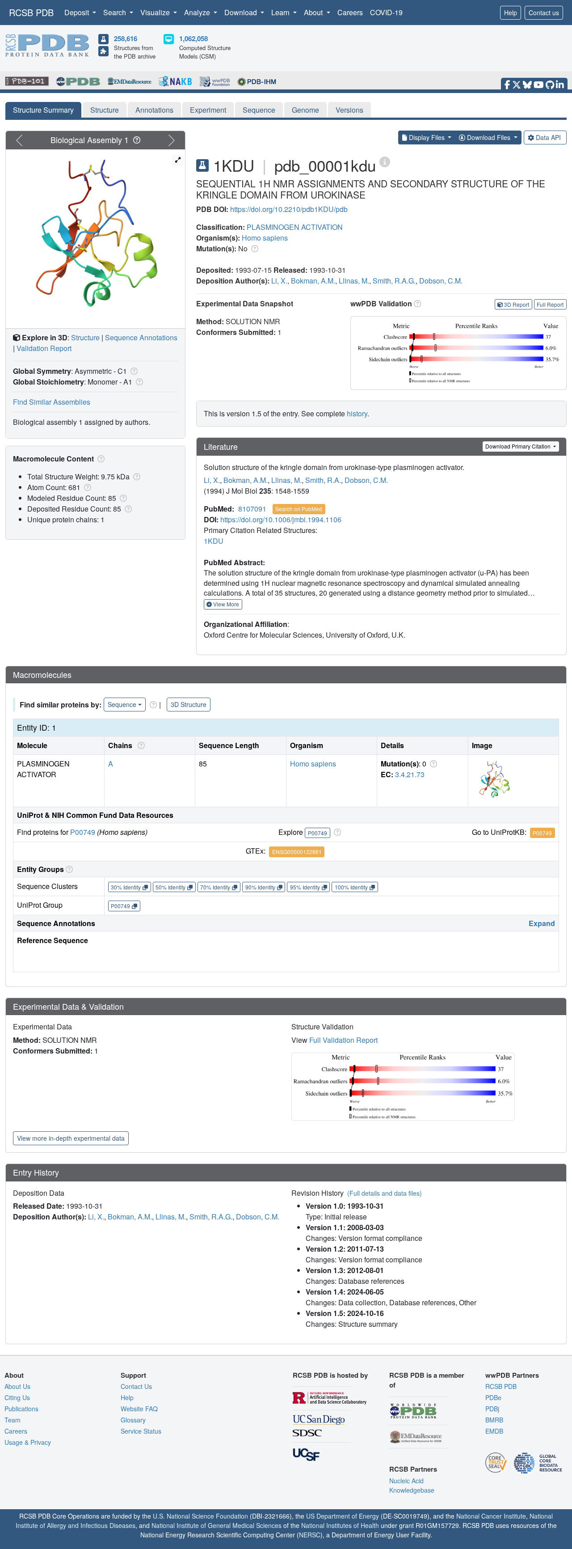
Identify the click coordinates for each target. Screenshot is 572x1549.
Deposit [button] (77, 12)
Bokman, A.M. (313, 280)
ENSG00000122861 (297, 851)
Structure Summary (43, 110)
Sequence (259, 110)
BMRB (494, 1419)
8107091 (252, 509)
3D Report (516, 304)
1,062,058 (193, 38)
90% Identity (260, 887)
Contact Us (136, 1386)
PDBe (493, 1397)
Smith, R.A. (323, 480)
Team (12, 1419)
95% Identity (305, 887)
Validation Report (44, 348)
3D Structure (188, 704)
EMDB (494, 1430)
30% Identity (126, 887)
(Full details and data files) (384, 1193)
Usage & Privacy (27, 1442)
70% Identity (215, 887)
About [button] (314, 12)
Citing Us (17, 1397)
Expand (542, 923)
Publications (21, 1408)
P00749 (82, 832)
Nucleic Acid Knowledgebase (411, 1485)
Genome (305, 110)
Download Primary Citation (518, 446)
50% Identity (170, 887)
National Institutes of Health (340, 1525)
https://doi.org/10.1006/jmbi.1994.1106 (280, 519)
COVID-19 (386, 12)
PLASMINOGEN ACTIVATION (295, 227)
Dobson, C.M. (441, 280)
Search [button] (115, 12)
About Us (17, 1386)
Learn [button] (281, 12)
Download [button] (241, 12)
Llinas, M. (354, 280)
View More (225, 604)
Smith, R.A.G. (394, 280)
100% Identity (351, 887)
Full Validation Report (343, 1040)
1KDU (213, 541)
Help (510, 12)
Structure (104, 110)
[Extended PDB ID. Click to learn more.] (384, 161)
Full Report (550, 304)
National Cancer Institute (491, 1515)
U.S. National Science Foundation (200, 1515)
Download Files (488, 137)
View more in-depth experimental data (71, 1138)
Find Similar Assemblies (51, 402)
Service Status (141, 1430)
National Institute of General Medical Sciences (216, 1525)
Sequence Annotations (141, 337)
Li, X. (279, 280)
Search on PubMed (298, 508)
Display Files (426, 137)
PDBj (492, 1408)
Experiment (208, 110)
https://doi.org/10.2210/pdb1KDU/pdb (289, 209)
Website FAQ (139, 1408)
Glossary (133, 1419)
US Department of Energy (342, 1515)
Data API (548, 137)
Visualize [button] (156, 12)
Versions (349, 110)
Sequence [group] (122, 704)
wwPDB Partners (512, 1375)
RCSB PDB (31, 12)
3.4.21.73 (410, 774)
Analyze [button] (198, 12)
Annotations (154, 110)
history (357, 413)
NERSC (309, 1534)
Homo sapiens (265, 238)
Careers (350, 12)
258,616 (125, 38)
